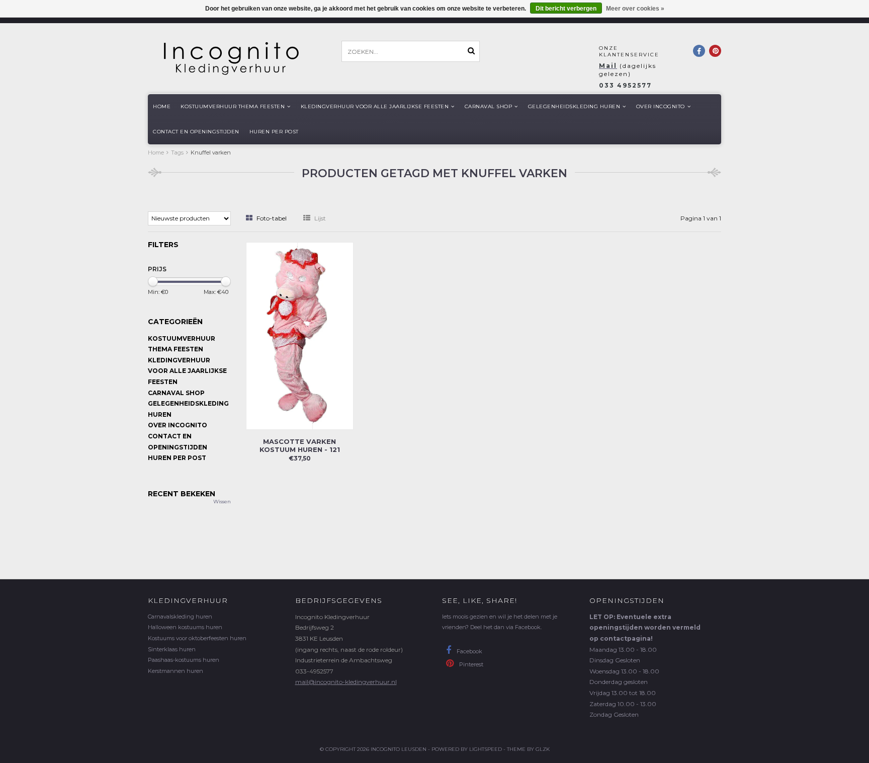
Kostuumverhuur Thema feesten (233, 106)
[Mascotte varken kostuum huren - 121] (299, 335)
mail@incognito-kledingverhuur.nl (346, 681)
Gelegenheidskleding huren (574, 106)
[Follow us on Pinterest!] (715, 51)
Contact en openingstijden (196, 131)
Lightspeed (485, 749)
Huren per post (274, 131)
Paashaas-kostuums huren (183, 659)
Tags (177, 152)
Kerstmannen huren (175, 670)
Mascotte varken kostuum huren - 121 (299, 445)
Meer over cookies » (635, 8)
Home (161, 106)
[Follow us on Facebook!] (699, 51)
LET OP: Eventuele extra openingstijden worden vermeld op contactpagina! (645, 627)
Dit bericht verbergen (566, 8)
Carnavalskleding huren (180, 616)
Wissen (222, 501)
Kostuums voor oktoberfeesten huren (197, 638)
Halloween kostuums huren (185, 627)
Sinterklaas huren (172, 649)
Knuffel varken (211, 152)
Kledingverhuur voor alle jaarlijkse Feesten (375, 106)
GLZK (543, 749)
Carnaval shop (488, 106)
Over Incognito (660, 106)
